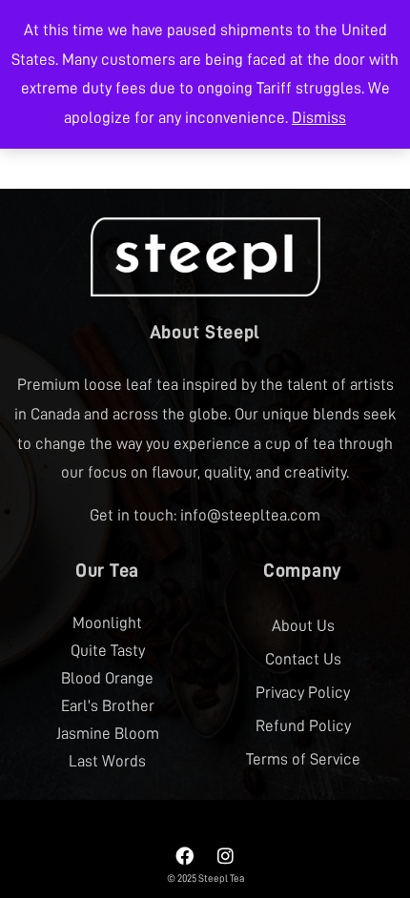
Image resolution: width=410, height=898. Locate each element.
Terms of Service (303, 759)
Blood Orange (107, 678)
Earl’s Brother (107, 706)
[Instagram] (226, 856)
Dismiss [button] (319, 118)
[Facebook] (185, 856)
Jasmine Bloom (107, 733)
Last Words (107, 761)
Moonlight (107, 623)
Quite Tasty (108, 651)
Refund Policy (303, 726)
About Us (303, 626)
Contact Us (303, 659)
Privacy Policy (303, 692)
